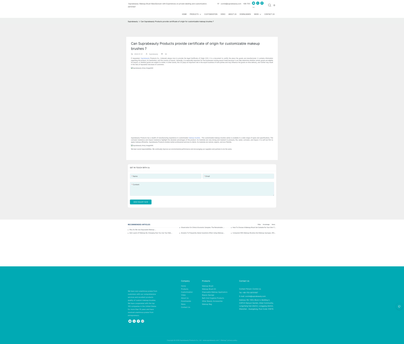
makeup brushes (194, 138)
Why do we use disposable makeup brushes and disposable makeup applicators (143, 229)
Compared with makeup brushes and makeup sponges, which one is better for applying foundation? (254, 233)
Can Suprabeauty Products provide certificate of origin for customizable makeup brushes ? (177, 21)
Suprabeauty (133, 21)
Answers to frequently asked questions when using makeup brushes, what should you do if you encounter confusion (203, 233)
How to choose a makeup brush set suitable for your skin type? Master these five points (254, 227)
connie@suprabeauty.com (230, 4)
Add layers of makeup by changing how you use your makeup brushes (151, 233)
